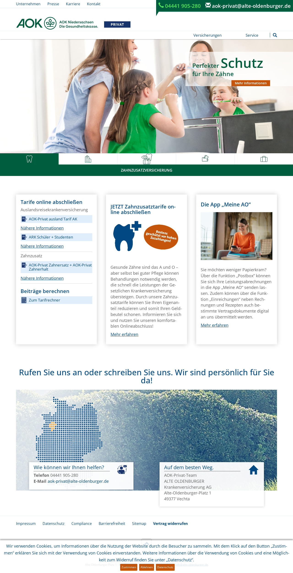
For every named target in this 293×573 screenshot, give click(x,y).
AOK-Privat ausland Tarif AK (53, 219)
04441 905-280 (183, 5)
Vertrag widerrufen (170, 523)
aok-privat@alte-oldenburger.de (251, 5)
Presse (53, 3)
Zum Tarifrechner (44, 300)
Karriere (73, 3)
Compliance (81, 523)
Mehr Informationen (251, 83)
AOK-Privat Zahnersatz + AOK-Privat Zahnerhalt (60, 267)
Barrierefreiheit (112, 523)
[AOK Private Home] (73, 23)
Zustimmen (129, 567)
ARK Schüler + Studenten (51, 237)
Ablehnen (147, 567)
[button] (29, 159)
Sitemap (139, 523)
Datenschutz (54, 523)
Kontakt (93, 3)
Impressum (26, 523)
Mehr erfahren (124, 334)
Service (252, 35)
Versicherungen (207, 35)
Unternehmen (28, 3)
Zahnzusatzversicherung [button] (146, 170)
